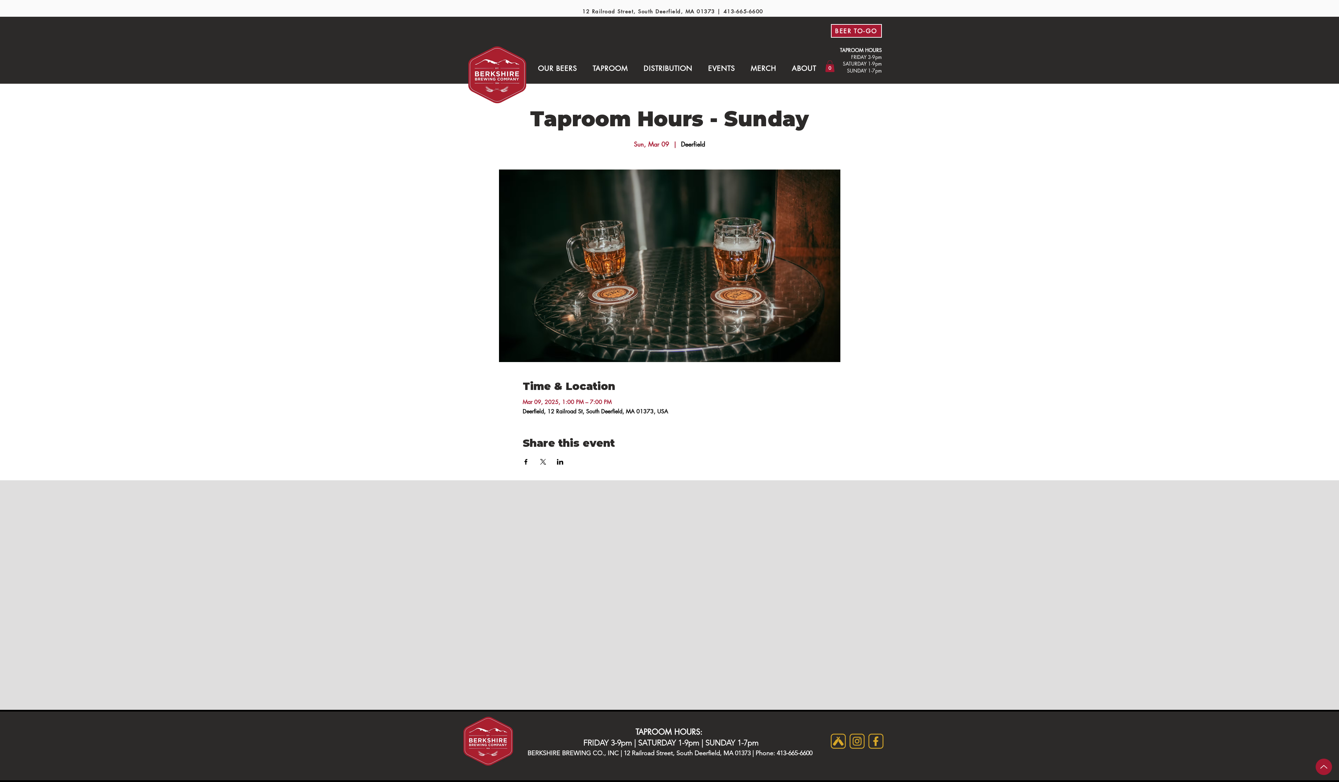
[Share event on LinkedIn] (560, 462)
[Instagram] (857, 741)
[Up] (1324, 767)
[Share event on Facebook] (526, 462)
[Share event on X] (543, 462)
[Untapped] (838, 741)
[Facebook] (876, 741)
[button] (557, 68)
